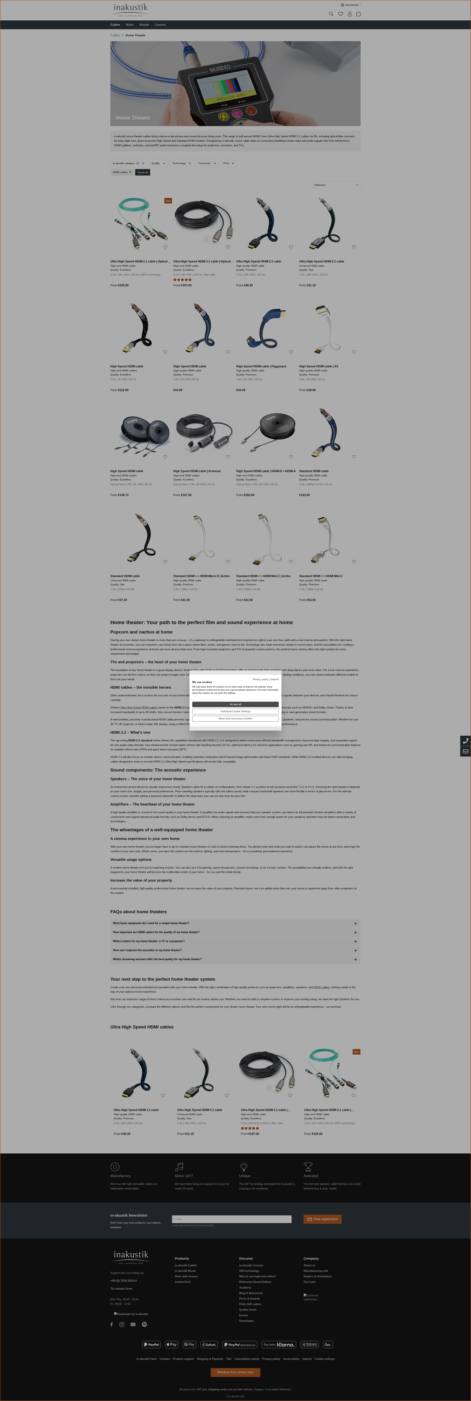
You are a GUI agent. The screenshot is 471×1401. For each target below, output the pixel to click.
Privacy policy (260, 679)
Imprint (275, 679)
